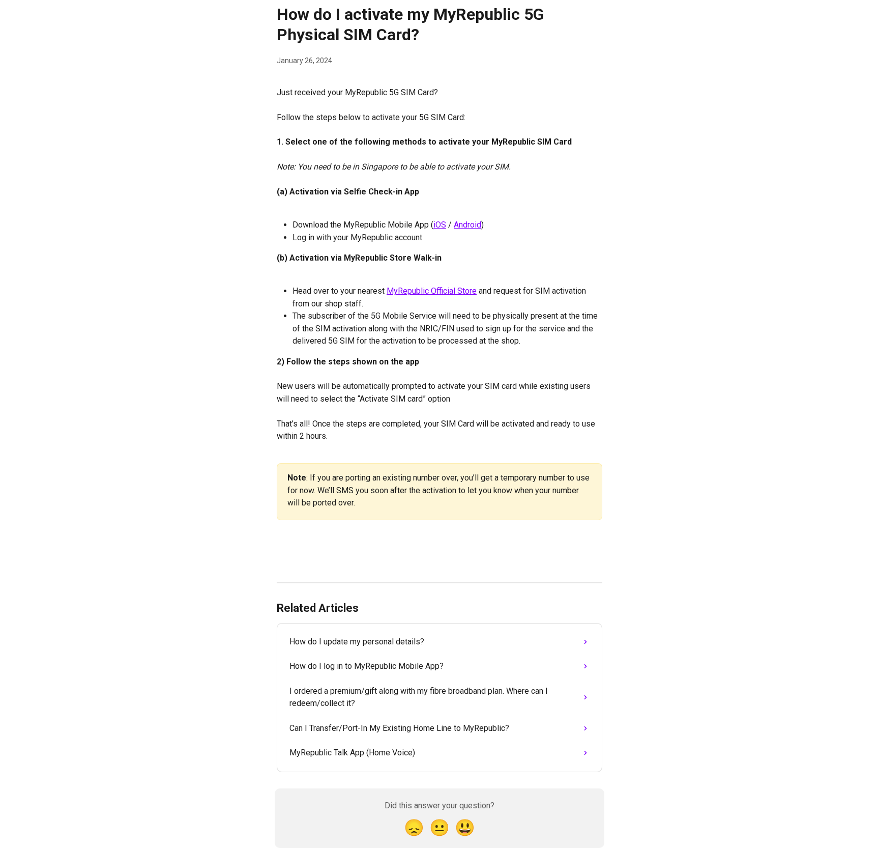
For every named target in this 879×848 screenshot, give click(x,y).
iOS (439, 225)
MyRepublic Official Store (432, 291)
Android (467, 225)
